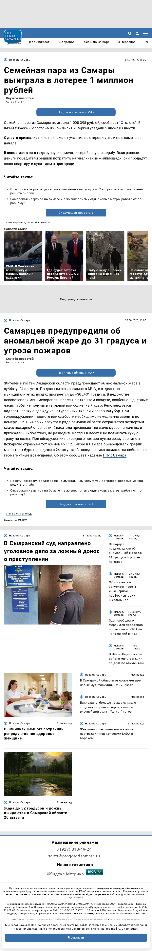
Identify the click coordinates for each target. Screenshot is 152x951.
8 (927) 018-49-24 (74, 849)
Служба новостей (20, 98)
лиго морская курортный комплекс (28, 222)
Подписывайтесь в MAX (76, 112)
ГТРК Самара (114, 455)
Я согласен (76, 937)
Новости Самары (19, 59)
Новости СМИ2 (15, 229)
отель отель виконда (19, 513)
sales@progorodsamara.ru (74, 856)
